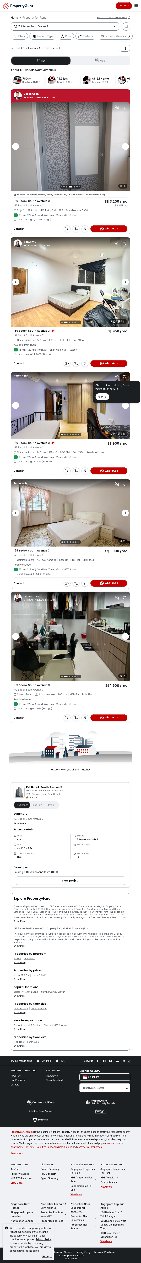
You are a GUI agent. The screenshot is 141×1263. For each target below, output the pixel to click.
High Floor (19, 1042)
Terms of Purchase (104, 1252)
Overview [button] (22, 805)
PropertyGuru (19, 1164)
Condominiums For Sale (81, 1188)
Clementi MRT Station (55, 1025)
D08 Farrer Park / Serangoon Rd (110, 1235)
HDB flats (30, 1147)
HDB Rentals (107, 1177)
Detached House (23, 911)
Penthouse (33, 1042)
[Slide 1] (62, 434)
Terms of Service (63, 1252)
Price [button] (51, 805)
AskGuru (15, 1169)
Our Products (18, 1080)
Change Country (89, 1071)
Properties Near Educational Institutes (80, 1207)
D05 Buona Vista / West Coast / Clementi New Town (113, 1225)
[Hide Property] (117, 107)
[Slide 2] (61, 186)
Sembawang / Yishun (53, 992)
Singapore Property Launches (22, 1214)
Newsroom (52, 1075)
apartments (17, 1147)
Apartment (69, 909)
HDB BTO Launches (21, 1178)
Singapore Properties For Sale (82, 1171)
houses (68, 1147)
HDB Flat (40, 909)
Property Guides (20, 1173)
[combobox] (65, 26)
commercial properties (89, 1147)
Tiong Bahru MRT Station (27, 1025)
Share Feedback (55, 1080)
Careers (15, 1084)
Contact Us (53, 1070)
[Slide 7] (77, 186)
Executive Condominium (89, 909)
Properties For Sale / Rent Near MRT (53, 1206)
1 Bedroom (29, 958)
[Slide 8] (79, 186)
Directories (47, 1164)
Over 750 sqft (21, 1008)
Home (15, 17)
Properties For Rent (112, 1164)
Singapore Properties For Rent (112, 1171)
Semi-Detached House (45, 911)
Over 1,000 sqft (39, 1008)
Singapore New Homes (20, 1206)
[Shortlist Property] (124, 107)
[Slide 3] (64, 186)
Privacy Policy (43, 1239)
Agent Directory (49, 1178)
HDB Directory (48, 1173)
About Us (16, 1075)
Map (102, 60)
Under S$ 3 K (39, 975)
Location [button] (37, 805)
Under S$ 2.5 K (21, 975)
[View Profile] (34, 95)
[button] (22, 823)
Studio (17, 958)
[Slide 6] (74, 186)
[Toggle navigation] (136, 5)
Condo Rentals (108, 1182)
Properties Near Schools (79, 1226)
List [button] (43, 60)
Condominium (54, 909)
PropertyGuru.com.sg (22, 1131)
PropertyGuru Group (23, 1070)
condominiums (115, 1143)
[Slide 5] (70, 186)
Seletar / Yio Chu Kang (26, 992)
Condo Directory (50, 1169)
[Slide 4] (66, 186)
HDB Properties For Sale (81, 1179)
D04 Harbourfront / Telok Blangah (111, 1214)
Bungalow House (72, 911)
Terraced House (112, 909)
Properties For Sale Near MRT (52, 1214)
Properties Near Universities (79, 1218)
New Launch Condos (22, 1221)
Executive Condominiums (49, 1147)
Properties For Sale (82, 1164)
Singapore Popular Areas (112, 1206)
